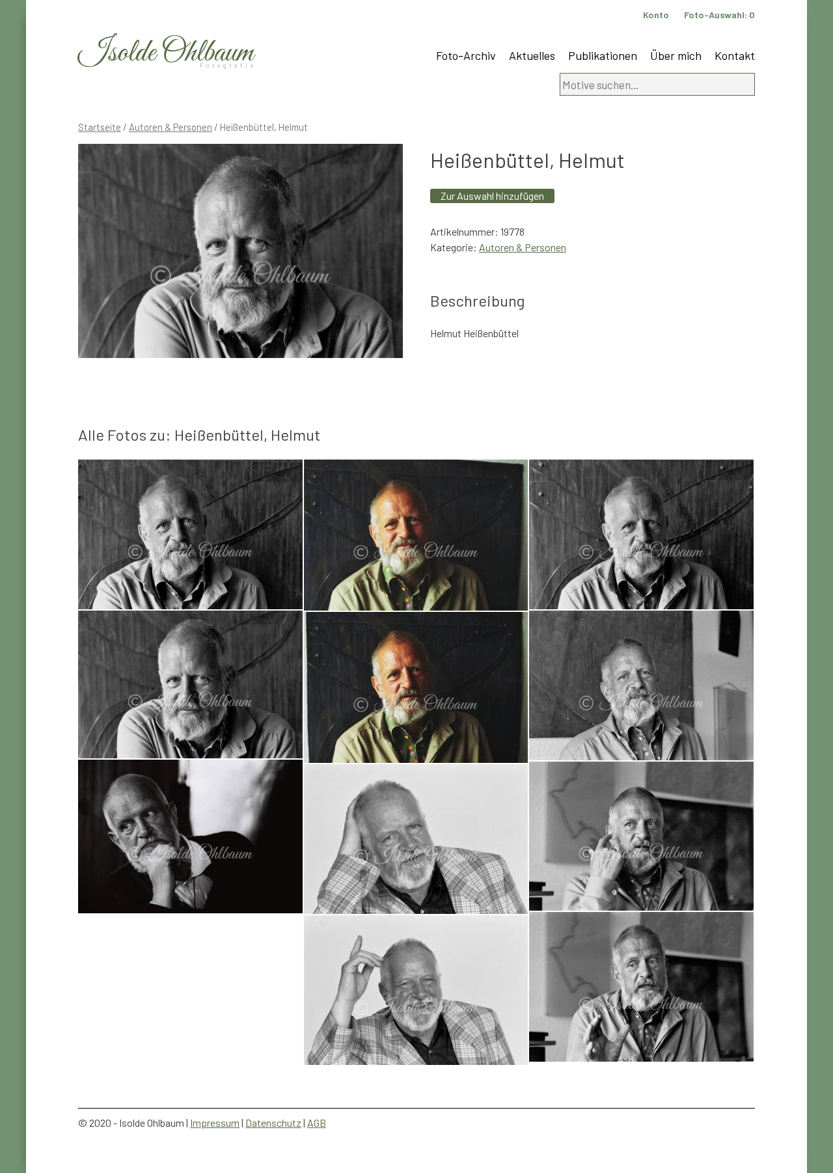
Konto (656, 14)
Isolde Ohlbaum (166, 53)
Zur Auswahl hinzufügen (492, 195)
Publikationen (602, 55)
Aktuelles (532, 55)
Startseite (99, 127)
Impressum (214, 1122)
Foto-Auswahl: (719, 14)
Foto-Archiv (466, 55)
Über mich (676, 55)
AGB (316, 1122)
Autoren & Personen (170, 127)
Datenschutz (273, 1122)
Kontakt (735, 55)
